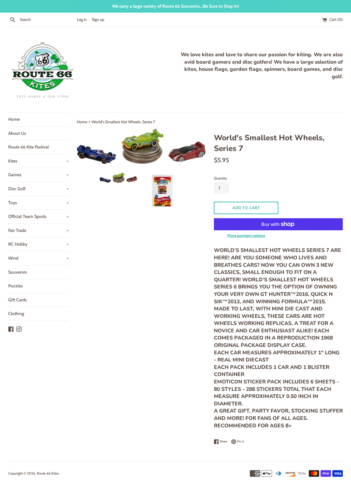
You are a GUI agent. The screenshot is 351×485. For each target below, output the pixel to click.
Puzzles (15, 285)
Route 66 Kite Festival (28, 147)
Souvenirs (17, 272)
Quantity (220, 178)
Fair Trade (38, 230)
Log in (82, 19)
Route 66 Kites (48, 473)
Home (14, 119)
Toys (38, 202)
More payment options (246, 235)
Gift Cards (17, 299)
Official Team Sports (38, 216)
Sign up (98, 19)
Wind (38, 258)
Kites (38, 161)
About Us (17, 133)
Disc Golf (38, 188)
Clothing (16, 313)
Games (38, 174)
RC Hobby (38, 244)
